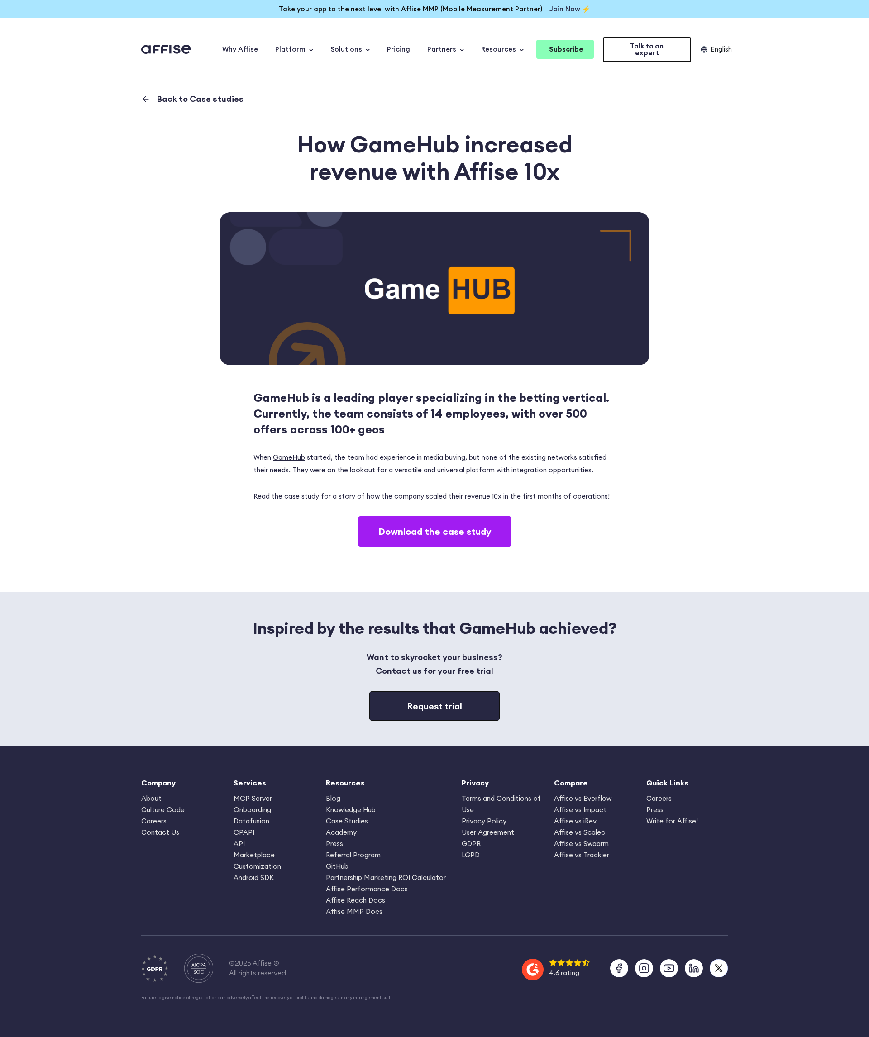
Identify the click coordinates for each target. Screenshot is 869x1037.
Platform (290, 49)
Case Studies (347, 821)
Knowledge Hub (351, 809)
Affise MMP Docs (354, 911)
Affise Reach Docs (355, 900)
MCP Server (253, 798)
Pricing (398, 49)
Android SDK (254, 877)
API (239, 843)
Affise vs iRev (575, 821)
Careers (154, 821)
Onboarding (252, 809)
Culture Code (163, 809)
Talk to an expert (647, 49)
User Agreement (488, 832)
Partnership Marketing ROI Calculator (386, 877)
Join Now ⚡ (570, 9)
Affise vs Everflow (582, 798)
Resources (498, 49)
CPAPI (244, 832)
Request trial (434, 706)
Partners (441, 49)
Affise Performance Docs (367, 889)
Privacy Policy (484, 821)
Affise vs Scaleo (580, 832)
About (151, 798)
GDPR (471, 843)
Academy (341, 832)
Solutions (346, 49)
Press (334, 843)
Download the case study (434, 531)
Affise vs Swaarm (581, 843)
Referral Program (353, 855)
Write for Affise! (672, 821)
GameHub (289, 457)
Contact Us (160, 832)
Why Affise (240, 49)
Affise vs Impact (580, 809)
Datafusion (251, 821)
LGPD (471, 855)
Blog (333, 798)
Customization (257, 866)
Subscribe (566, 49)
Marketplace (254, 855)
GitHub (337, 866)
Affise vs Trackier (581, 855)
